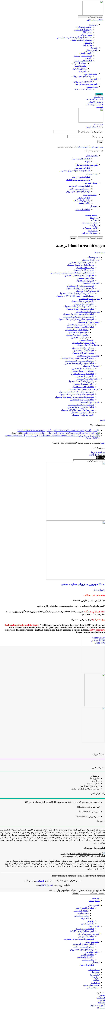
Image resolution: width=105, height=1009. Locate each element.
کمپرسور (93, 79)
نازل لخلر (88, 42)
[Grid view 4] (97, 458)
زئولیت (89, 58)
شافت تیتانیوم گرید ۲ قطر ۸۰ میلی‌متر (74, 37)
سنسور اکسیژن (79, 68)
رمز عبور (98, 136)
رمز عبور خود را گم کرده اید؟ (89, 147)
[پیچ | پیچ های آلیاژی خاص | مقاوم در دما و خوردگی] (84, 433)
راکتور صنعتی (84, 203)
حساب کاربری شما (94, 104)
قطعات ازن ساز (82, 209)
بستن (102, 420)
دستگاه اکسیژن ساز (83, 55)
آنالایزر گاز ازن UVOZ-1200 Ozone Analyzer (37, 430)
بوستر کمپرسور (90, 73)
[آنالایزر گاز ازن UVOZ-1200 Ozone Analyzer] (78, 430)
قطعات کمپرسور (82, 168)
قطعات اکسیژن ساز (83, 61)
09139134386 (47, 885)
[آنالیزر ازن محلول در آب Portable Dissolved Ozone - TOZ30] (72, 436)
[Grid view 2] (103, 458)
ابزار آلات (93, 24)
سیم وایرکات (86, 35)
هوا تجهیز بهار (92, 830)
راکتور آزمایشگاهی (81, 200)
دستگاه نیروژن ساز (83, 89)
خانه (103, 443)
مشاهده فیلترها (98, 452)
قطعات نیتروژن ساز (81, 177)
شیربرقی (84, 918)
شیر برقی (82, 71)
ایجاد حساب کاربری (93, 127)
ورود (100, 142)
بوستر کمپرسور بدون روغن (77, 191)
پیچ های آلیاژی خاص (83, 29)
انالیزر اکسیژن (85, 53)
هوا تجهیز (40, 880)
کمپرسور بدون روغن (82, 81)
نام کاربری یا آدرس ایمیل (91, 131)
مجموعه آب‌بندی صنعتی (81, 40)
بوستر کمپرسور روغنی (82, 76)
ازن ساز (93, 48)
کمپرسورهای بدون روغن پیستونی (75, 170)
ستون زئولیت (81, 66)
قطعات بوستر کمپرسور (79, 186)
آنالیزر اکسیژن (87, 923)
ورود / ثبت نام (93, 988)
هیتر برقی (87, 45)
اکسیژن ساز (91, 50)
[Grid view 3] (100, 458)
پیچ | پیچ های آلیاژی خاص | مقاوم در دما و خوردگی (46, 433)
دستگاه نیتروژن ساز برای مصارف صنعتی (83, 584)
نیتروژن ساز (91, 86)
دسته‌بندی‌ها (99, 252)
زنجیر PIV (87, 32)
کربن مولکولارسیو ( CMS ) (78, 179)
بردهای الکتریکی (79, 63)
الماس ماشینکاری (84, 27)
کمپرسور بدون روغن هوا (86, 84)
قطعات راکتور (83, 198)
